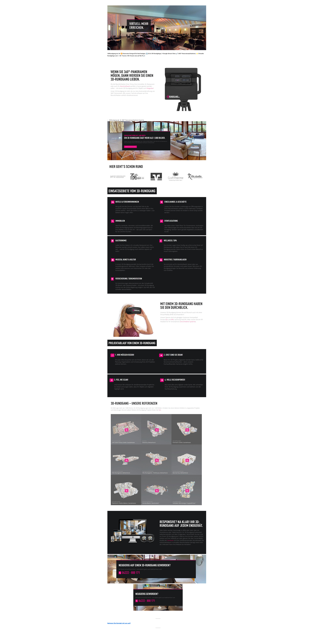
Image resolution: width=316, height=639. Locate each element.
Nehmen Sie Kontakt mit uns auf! (119, 623)
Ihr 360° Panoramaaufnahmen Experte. (132, 120)
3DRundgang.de (114, 120)
